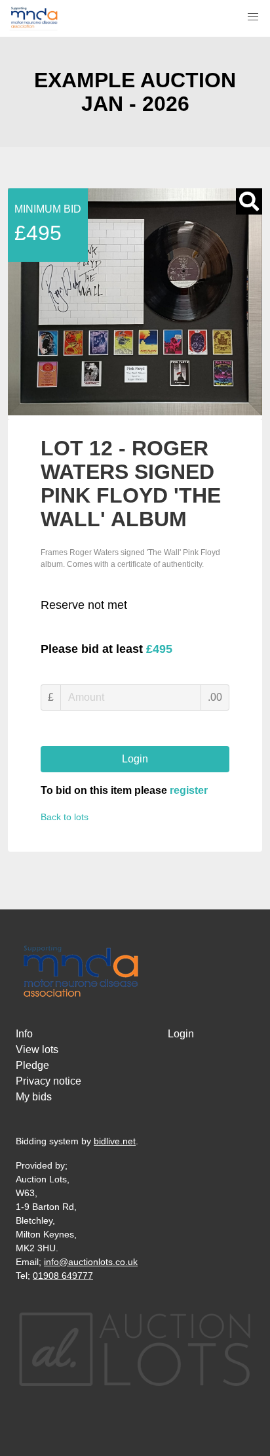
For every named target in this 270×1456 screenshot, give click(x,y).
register (189, 790)
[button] (253, 17)
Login (135, 758)
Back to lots (64, 817)
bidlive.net (115, 1141)
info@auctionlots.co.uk (91, 1262)
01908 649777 (63, 1275)
